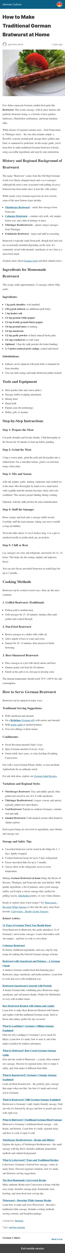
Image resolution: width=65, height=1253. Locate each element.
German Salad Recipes (45, 776)
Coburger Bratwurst (16, 216)
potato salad (16, 724)
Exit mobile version (32, 1248)
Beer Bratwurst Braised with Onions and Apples (28, 1006)
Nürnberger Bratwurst (17, 207)
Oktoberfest (24, 895)
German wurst (31, 260)
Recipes (19, 1220)
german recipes (17, 1227)
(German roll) (23, 720)
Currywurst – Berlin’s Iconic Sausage (29, 911)
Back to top (57, 1239)
